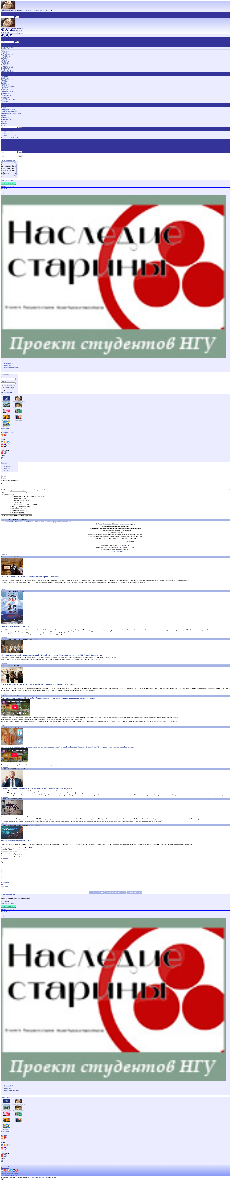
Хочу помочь (5, 101)
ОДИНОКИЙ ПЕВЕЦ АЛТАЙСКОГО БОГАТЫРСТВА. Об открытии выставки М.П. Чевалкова (39, 685)
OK (2, 1179)
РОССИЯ (4, 124)
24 (1, 874)
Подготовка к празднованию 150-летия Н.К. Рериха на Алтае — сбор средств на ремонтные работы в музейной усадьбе (48, 698)
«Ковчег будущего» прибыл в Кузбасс (15, 626)
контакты (28, 10)
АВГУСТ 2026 (5, 188)
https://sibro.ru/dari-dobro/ (115, 551)
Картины (3, 115)
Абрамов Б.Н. (5, 61)
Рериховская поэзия (7, 91)
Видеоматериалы (6, 119)
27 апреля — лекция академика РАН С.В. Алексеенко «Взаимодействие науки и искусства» (36, 789)
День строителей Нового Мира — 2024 (16, 840)
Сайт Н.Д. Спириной (7, 71)
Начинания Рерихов (7, 67)
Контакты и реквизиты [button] (8, 1166)
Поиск (17, 17)
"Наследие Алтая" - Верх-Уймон (11, 138)
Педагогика (4, 89)
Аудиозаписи (5, 117)
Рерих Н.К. (4, 55)
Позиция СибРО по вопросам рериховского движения (11, 365)
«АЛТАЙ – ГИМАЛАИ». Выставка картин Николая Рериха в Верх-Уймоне (30, 577)
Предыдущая (5, 882)
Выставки (4, 83)
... (1, 866)
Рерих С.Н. (4, 59)
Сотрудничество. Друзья (8, 99)
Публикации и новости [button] (5, 104)
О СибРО (4, 77)
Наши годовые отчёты (8, 79)
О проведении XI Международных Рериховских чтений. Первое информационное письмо (36, 522)
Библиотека (4, 113)
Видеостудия (5, 97)
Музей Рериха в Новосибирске (10, 132)
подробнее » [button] (4, 554)
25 (1, 876)
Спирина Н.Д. (5, 63)
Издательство (5, 93)
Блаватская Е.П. (6, 51)
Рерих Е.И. (4, 53)
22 (1, 870)
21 (1, 868)
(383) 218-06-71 (5, 14)
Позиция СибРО (6, 69)
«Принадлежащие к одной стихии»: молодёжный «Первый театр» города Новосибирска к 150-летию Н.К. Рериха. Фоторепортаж (52, 655)
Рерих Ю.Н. (4, 57)
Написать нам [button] (5, 1168)
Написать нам (8, 470)
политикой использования (39, 1177)
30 (1, 880)
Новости (3, 107)
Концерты (4, 85)
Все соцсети (4, 126)
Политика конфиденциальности (9, 1175)
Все (2, 884)
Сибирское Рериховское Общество (10, 1173)
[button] (7, 432)
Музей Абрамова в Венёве (9, 136)
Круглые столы (5, 81)
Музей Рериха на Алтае (8, 134)
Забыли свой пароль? (7, 392)
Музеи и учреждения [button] (4, 129)
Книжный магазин (6, 95)
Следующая (4, 886)
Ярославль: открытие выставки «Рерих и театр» (20, 817)
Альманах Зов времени (8, 111)
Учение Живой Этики (7, 47)
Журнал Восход (5, 109)
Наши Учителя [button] (3, 44)
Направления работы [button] (5, 74)
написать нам (38, 10)
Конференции (5, 87)
